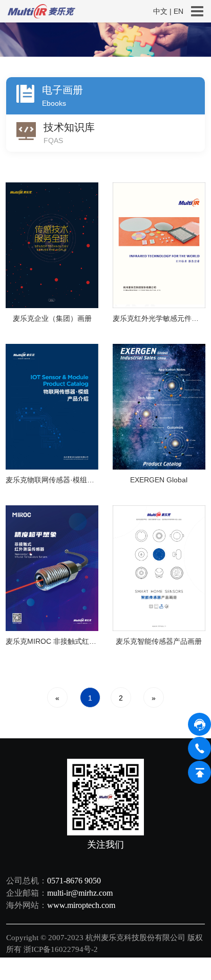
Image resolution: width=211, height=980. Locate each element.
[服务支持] (105, 39)
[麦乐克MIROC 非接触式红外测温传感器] (52, 568)
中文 (160, 11)
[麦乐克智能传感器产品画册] (159, 568)
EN (178, 11)
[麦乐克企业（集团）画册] (52, 244)
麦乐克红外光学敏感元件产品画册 (159, 318)
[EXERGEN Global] (159, 406)
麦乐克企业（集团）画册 (52, 318)
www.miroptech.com (81, 905)
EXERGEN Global (158, 480)
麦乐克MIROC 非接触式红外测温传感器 (52, 641)
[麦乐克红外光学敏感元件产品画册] (159, 244)
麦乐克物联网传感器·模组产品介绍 (52, 480)
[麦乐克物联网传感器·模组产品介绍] (52, 406)
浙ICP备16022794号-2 (62, 949)
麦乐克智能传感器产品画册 (159, 641)
